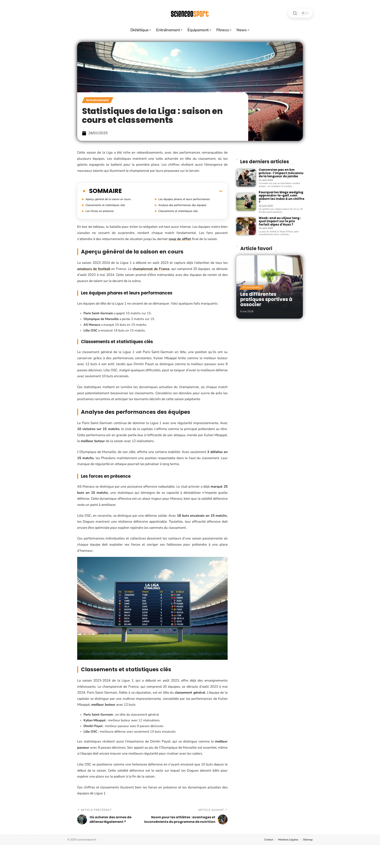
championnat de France (151, 269)
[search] (295, 13)
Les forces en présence (100, 211)
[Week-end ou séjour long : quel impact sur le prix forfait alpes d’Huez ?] (246, 226)
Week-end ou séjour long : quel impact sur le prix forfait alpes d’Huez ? (280, 221)
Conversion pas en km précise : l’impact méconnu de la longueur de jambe (281, 173)
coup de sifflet (180, 239)
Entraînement (97, 100)
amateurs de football (93, 269)
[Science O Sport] (190, 13)
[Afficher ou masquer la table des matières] (172, 191)
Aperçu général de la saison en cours (108, 199)
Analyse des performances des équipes (182, 205)
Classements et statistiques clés (105, 205)
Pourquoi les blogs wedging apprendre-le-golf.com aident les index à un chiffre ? (281, 197)
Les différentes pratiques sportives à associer (266, 299)
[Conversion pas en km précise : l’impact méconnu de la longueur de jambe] (246, 178)
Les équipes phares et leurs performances (184, 199)
